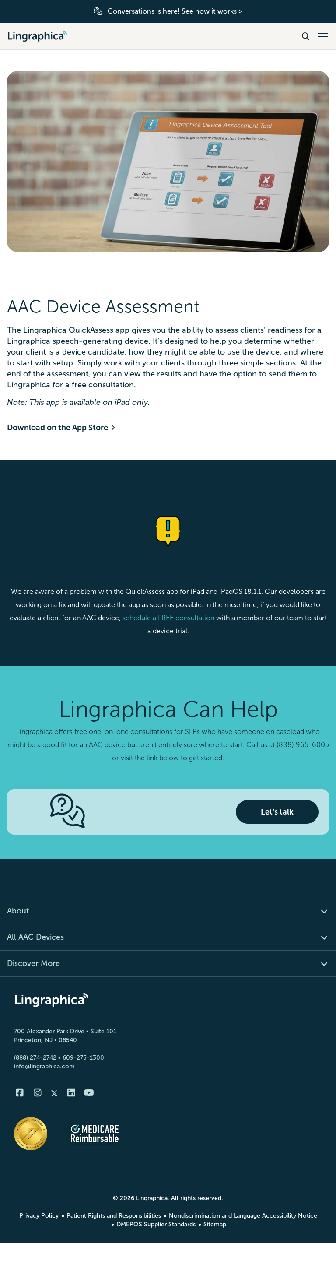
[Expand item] (319, 911)
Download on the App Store (57, 427)
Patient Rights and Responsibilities (113, 1215)
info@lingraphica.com (44, 1066)
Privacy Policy (39, 1215)
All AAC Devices (35, 937)
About (18, 910)
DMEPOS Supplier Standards (156, 1224)
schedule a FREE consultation (168, 617)
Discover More (33, 963)
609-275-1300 (83, 1057)
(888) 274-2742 (35, 1057)
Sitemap (214, 1224)
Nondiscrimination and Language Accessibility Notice (243, 1215)
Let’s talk (277, 812)
